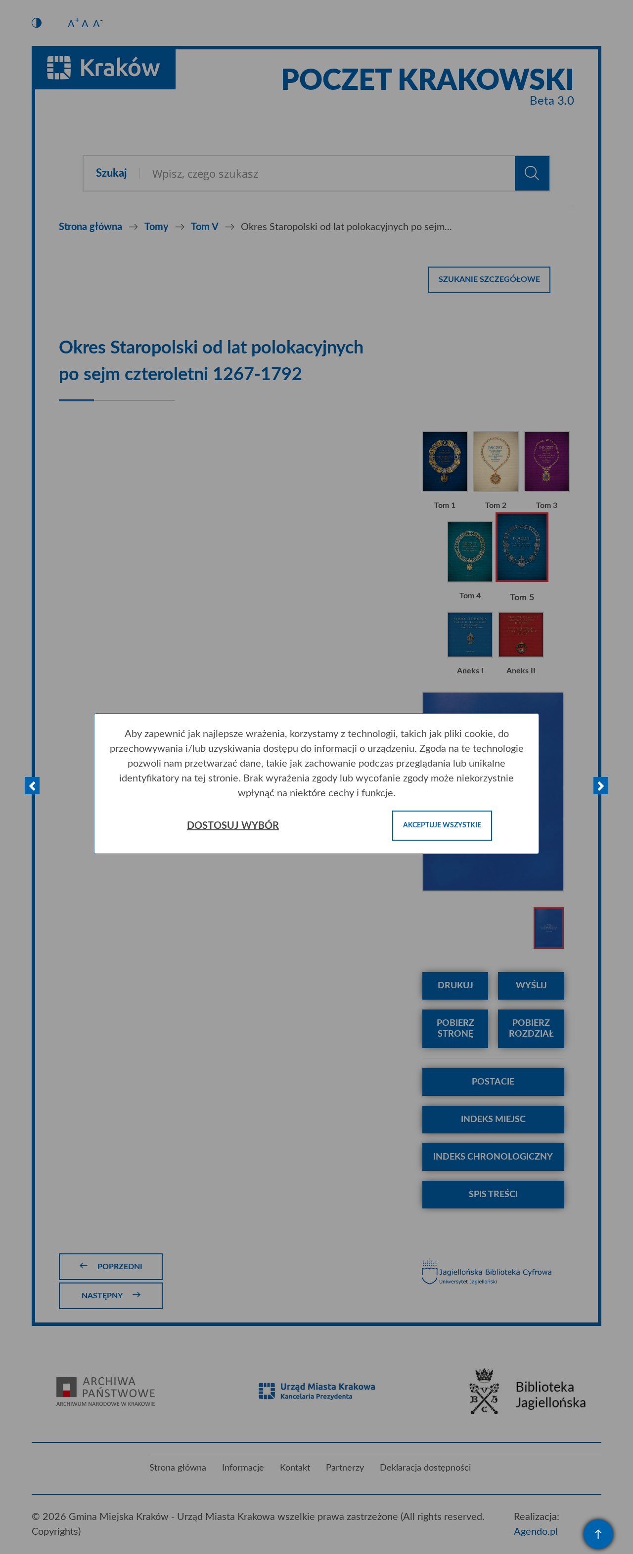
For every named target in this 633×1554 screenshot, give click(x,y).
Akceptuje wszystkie (442, 825)
